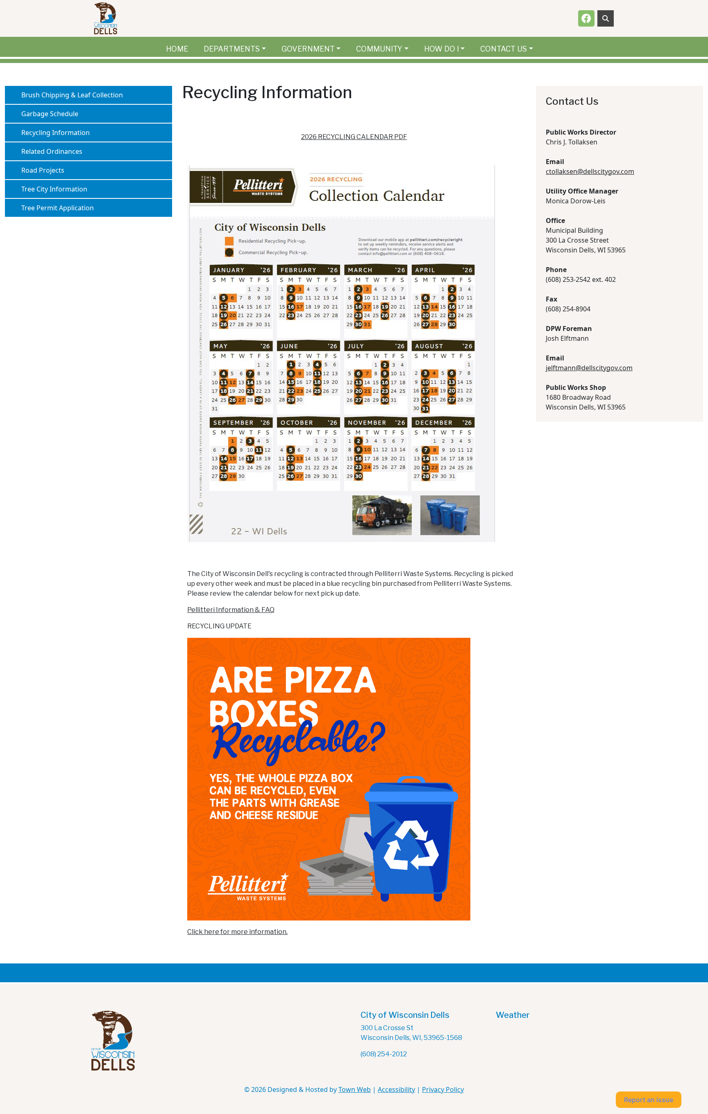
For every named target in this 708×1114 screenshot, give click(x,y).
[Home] (105, 18)
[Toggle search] (605, 18)
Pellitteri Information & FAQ (231, 610)
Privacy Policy (443, 1089)
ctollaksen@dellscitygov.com (590, 171)
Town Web (354, 1089)
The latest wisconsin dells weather (536, 1053)
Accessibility (396, 1089)
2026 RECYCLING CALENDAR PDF (354, 137)
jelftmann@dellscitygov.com (589, 367)
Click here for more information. (237, 932)
